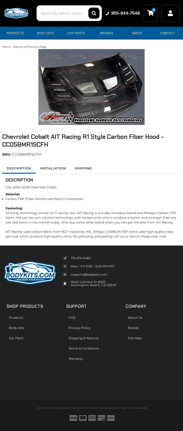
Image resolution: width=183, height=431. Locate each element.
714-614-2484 (81, 258)
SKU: (6, 154)
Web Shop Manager (134, 408)
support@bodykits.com (89, 274)
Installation (53, 168)
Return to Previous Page (30, 46)
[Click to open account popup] (170, 13)
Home (6, 46)
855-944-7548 (125, 13)
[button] (69, 13)
